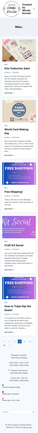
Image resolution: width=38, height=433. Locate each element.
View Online (13, 365)
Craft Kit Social (13, 245)
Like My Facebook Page (11, 387)
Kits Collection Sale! (17, 68)
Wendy (8, 72)
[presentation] (19, 50)
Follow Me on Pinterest (10, 394)
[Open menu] (34, 8)
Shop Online (24, 365)
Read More (9, 93)
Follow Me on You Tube (10, 400)
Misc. (6, 64)
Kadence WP (27, 427)
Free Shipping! (13, 191)
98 (4, 345)
